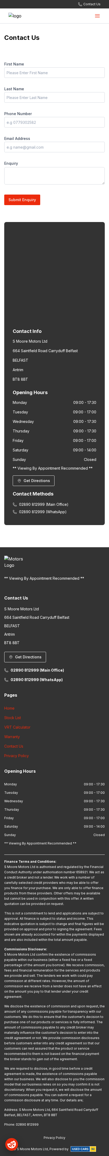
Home (9, 708)
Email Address (17, 138)
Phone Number (18, 113)
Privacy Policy (16, 755)
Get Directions (37, 480)
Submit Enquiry (22, 199)
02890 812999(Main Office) (44, 504)
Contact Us (13, 746)
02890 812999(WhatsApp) (43, 511)
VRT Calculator (17, 727)
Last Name (14, 89)
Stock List (12, 717)
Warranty (12, 736)
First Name (14, 64)
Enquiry (11, 163)
